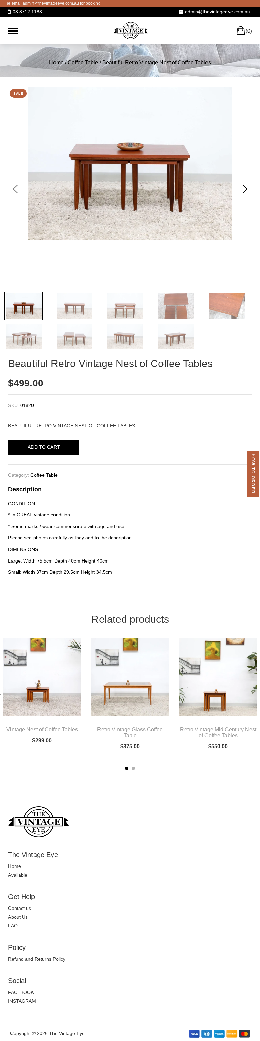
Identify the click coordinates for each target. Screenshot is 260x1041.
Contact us (19, 908)
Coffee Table (83, 62)
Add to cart (44, 447)
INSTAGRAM (22, 1001)
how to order (253, 474)
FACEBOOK (21, 992)
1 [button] (126, 768)
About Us (18, 917)
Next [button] (245, 189)
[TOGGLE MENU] (13, 31)
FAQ (13, 925)
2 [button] (133, 768)
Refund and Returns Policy (36, 959)
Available (17, 875)
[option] (130, 163)
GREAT (24, 514)
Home (56, 62)
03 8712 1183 (27, 11)
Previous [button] (15, 189)
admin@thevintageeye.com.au (217, 11)
